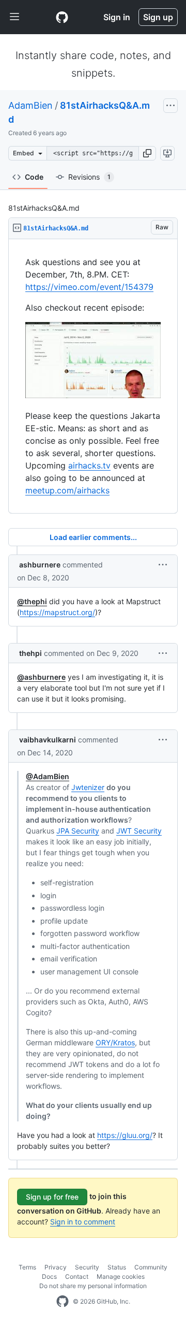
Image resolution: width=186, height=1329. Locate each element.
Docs (49, 1276)
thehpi (30, 653)
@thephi (32, 601)
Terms (27, 1267)
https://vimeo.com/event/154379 (89, 287)
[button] (147, 153)
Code (34, 176)
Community (150, 1267)
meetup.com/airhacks (67, 490)
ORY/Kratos (115, 1042)
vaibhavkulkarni (47, 739)
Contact (76, 1276)
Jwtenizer (87, 787)
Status (116, 1267)
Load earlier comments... (93, 537)
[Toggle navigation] (14, 17)
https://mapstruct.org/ (57, 612)
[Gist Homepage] (62, 17)
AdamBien (30, 105)
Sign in (116, 17)
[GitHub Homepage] (62, 1301)
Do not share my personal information (93, 1286)
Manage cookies (121, 1276)
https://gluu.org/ (124, 1135)
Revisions (89, 176)
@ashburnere (41, 677)
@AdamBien (47, 776)
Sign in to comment (82, 1221)
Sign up (158, 17)
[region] (93, 376)
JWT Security (139, 830)
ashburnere (39, 564)
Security (87, 1267)
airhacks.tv (89, 465)
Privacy (55, 1267)
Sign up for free (52, 1196)
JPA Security (77, 830)
